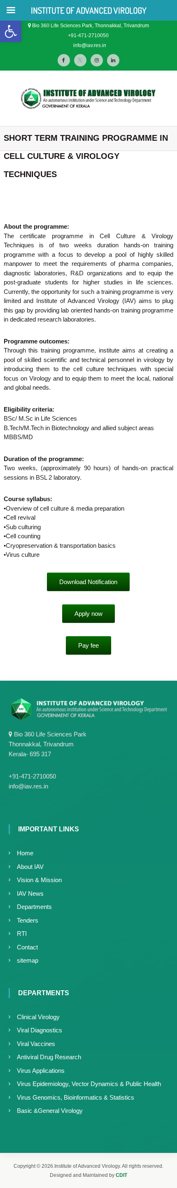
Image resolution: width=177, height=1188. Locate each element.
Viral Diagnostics (39, 1030)
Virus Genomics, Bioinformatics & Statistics (75, 1097)
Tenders (27, 920)
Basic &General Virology (50, 1110)
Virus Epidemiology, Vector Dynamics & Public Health (89, 1083)
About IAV (30, 866)
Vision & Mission (39, 879)
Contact (27, 947)
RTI (22, 933)
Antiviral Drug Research (49, 1056)
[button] (10, 31)
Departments (34, 906)
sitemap (27, 960)
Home (25, 853)
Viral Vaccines (36, 1043)
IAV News (30, 893)
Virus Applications (41, 1070)
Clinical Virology (38, 1016)
